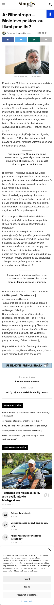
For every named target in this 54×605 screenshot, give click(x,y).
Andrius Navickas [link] (23, 33)
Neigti (27, 587)
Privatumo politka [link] (27, 601)
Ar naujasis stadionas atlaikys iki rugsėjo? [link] (22, 421)
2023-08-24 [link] (41, 33)
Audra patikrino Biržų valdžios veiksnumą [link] (22, 430)
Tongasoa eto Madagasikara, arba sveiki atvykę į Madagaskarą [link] (21, 496)
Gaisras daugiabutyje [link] (21, 513)
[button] (49, 549)
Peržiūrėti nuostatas (27, 595)
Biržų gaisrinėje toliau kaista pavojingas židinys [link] (24, 426)
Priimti (27, 579)
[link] (50, 14)
